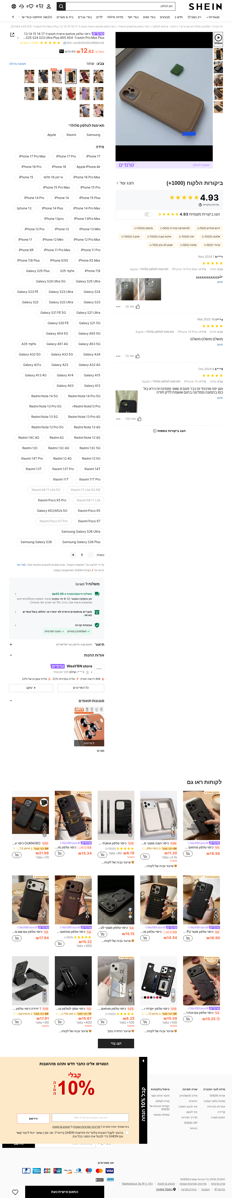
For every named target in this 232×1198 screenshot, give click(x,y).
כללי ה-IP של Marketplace (137, 1183)
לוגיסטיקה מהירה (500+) (175, 228)
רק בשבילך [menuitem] (194, 17)
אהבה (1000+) (130, 236)
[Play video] (164, 96)
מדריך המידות (189, 1117)
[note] (159, 866)
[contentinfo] (58, 1171)
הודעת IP (220, 1189)
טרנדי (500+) (212, 245)
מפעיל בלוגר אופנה (214, 1101)
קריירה (221, 1112)
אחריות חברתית (216, 1106)
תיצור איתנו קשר (160, 1095)
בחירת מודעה (188, 1189)
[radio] (98, 76)
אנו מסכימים (106, 1162)
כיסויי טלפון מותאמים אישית (134, 26)
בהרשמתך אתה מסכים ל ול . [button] (90, 1126)
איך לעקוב (191, 1112)
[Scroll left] (18, 17)
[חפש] (61, 6)
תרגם (220, 282)
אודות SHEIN (217, 1095)
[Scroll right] (13, 17)
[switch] (148, 214)
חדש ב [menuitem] (178, 17)
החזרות (193, 1101)
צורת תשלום (162, 1101)
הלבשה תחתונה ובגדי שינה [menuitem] (35, 17)
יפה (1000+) (186, 236)
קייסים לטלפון (160, 26)
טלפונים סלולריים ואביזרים (195, 26)
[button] (21, 6)
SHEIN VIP (190, 1123)
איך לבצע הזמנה (188, 1106)
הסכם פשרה (218, 1117)
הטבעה (205, 1189)
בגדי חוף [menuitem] (133, 17)
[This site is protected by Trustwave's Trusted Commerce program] (110, 1179)
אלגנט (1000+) (211, 236)
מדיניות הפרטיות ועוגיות (193, 1183)
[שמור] (15, 1192)
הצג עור (116, 1043)
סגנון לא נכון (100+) (161, 245)
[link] (40, 6)
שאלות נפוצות (161, 1114)
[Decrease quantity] (90, 555)
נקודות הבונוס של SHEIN (159, 1108)
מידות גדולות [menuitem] (115, 17)
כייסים (174, 26)
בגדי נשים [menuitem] (149, 17)
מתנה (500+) (188, 245)
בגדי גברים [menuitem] (85, 17)
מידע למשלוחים (188, 1095)
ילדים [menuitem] (99, 17)
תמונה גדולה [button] (17, 64)
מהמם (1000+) (143, 228)
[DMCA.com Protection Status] (100, 1179)
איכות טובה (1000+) (159, 236)
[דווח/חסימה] (118, 306)
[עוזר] (137, 306)
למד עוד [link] (21, 564)
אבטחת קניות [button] (83, 625)
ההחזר (193, 1128)
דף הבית (218, 26)
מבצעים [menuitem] (165, 17)
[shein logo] (205, 6)
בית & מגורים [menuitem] (65, 17)
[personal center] (48, 6)
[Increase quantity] (73, 555)
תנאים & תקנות (166, 1183)
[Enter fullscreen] (119, 157)
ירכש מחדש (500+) (208, 228)
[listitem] (89, 726)
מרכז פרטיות (218, 1183)
